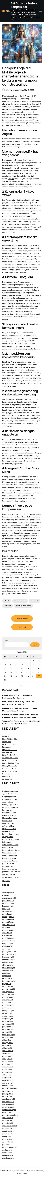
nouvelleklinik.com (9, 855)
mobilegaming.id (8, 962)
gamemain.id (7, 1056)
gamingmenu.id (8, 997)
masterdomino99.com (10, 763)
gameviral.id (7, 1139)
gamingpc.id (7, 949)
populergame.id (8, 1158)
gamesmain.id (7, 1029)
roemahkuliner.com (9, 799)
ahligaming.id (7, 1040)
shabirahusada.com (9, 861)
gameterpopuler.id (9, 1147)
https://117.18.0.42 (9, 750)
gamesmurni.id (8, 1024)
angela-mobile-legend (23, 606)
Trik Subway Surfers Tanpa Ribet (24, 5)
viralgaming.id (7, 1112)
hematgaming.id (8, 1034)
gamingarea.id (7, 1005)
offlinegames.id (8, 911)
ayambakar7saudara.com (12, 794)
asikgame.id (6, 1077)
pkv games (6, 881)
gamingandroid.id (9, 951)
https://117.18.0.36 (9, 739)
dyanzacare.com (8, 874)
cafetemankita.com (9, 826)
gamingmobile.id (8, 941)
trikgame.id (6, 895)
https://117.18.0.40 (9, 771)
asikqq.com (6, 736)
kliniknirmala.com (9, 853)
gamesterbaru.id (8, 925)
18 (11, 672)
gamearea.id (7, 1072)
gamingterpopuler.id (10, 1115)
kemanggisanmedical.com (12, 850)
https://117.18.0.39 (9, 744)
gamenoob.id (7, 1128)
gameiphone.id (8, 903)
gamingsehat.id (8, 1101)
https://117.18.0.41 (9, 755)
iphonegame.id (8, 957)
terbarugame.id (8, 978)
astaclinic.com (7, 866)
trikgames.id (7, 935)
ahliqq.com (6, 742)
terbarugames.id (8, 981)
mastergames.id (8, 1083)
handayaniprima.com (10, 804)
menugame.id (7, 1085)
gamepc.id (6, 908)
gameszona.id (7, 1037)
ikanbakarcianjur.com (10, 839)
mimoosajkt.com (8, 831)
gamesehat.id (7, 1144)
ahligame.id (6, 1075)
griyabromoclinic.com (10, 877)
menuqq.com (7, 779)
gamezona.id (7, 1064)
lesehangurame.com (10, 791)
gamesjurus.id (7, 1026)
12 (16, 668)
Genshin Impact (20, 601)
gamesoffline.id (8, 922)
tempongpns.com (9, 796)
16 (39, 668)
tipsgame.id (6, 984)
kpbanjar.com (7, 847)
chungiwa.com (7, 837)
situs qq (11, 179)
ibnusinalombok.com (10, 869)
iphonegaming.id (8, 959)
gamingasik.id (7, 1000)
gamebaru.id (7, 1134)
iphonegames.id (8, 906)
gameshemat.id (8, 1045)
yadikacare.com (8, 863)
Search (7, 640)
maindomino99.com (10, 758)
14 (28, 668)
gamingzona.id (7, 1008)
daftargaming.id (8, 1104)
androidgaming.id (9, 898)
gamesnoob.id (7, 1118)
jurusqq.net (6, 747)
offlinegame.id (7, 965)
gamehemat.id (7, 1051)
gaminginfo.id (7, 986)
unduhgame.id (7, 1155)
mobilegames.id (8, 917)
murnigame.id (7, 1067)
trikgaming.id (7, 946)
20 (22, 672)
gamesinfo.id (7, 914)
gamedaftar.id (7, 1142)
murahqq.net (7, 752)
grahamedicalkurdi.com (11, 871)
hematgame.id (7, 1080)
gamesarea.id (7, 1069)
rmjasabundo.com (9, 829)
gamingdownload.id (9, 1088)
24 (5, 676)
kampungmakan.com (10, 807)
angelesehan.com (9, 815)
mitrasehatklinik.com (10, 845)
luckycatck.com (8, 810)
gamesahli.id (7, 1032)
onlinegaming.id (8, 970)
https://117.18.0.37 (9, 766)
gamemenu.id (7, 1061)
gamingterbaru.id (9, 954)
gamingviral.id (7, 1093)
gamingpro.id (7, 1096)
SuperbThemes (22, 1173)
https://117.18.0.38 (9, 760)
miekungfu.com (8, 823)
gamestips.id (7, 927)
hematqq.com (7, 774)
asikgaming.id (7, 1018)
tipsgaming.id (7, 943)
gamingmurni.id (8, 992)
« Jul (21, 686)
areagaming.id (7, 1016)
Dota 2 (7, 601)
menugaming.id (8, 1013)
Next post (22, 627)
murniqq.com (7, 776)
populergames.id (8, 1131)
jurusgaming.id (8, 1010)
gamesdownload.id (9, 1126)
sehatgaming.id (8, 1107)
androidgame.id (8, 892)
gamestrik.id (7, 933)
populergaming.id (9, 1110)
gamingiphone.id (8, 938)
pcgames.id (6, 976)
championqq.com (9, 768)
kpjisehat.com (7, 842)
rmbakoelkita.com (9, 812)
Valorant (8, 606)
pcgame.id (6, 973)
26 (16, 676)
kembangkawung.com (10, 834)
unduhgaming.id (8, 1099)
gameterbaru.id (8, 930)
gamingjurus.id (8, 994)
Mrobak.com (7, 820)
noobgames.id (7, 1136)
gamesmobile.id (8, 919)
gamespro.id (7, 1120)
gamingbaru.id (7, 1091)
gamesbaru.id (7, 1123)
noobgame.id (7, 1150)
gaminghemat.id (8, 989)
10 (5, 668)
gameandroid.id (8, 900)
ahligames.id (7, 1048)
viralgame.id (7, 1152)
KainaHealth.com (9, 858)
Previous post (22, 618)
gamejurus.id (7, 1059)
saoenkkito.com (8, 802)
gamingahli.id (7, 1002)
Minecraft (34, 601)
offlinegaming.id (8, 967)
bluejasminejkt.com (9, 818)
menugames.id (7, 1043)
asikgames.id (7, 1053)
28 (28, 676)
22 (33, 672)
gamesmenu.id (7, 1021)
